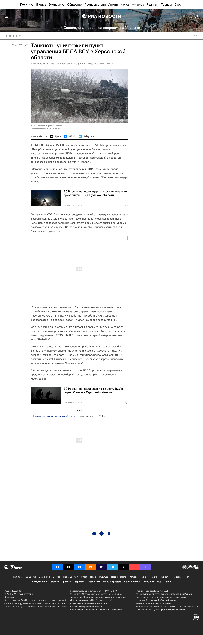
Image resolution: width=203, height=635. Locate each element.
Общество (31, 577)
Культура (103, 577)
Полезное (178, 577)
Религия (133, 577)
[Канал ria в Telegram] (112, 567)
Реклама (54, 581)
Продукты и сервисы (73, 581)
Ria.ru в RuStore (132, 581)
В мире (56, 577)
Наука (93, 577)
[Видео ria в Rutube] (101, 567)
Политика (18, 577)
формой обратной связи (163, 600)
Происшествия (70, 577)
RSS (159, 581)
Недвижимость (118, 577)
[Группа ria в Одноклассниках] (90, 567)
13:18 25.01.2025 (12, 36)
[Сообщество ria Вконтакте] (79, 567)
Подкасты (165, 577)
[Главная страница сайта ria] (102, 16)
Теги (188, 577)
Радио (154, 577)
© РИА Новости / (38, 126)
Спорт (84, 577)
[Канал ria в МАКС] (57, 567)
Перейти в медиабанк (55, 126)
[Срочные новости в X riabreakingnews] (134, 567)
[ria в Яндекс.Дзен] (68, 567)
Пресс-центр (93, 581)
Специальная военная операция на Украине (54, 416)
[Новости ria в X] (123, 567)
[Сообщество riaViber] (145, 567)
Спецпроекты (39, 581)
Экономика (44, 577)
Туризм (144, 577)
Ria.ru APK (148, 581)
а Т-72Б (50, 214)
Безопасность (86, 416)
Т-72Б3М (101, 416)
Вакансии (9, 597)
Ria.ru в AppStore (112, 581)
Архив (167, 581)
